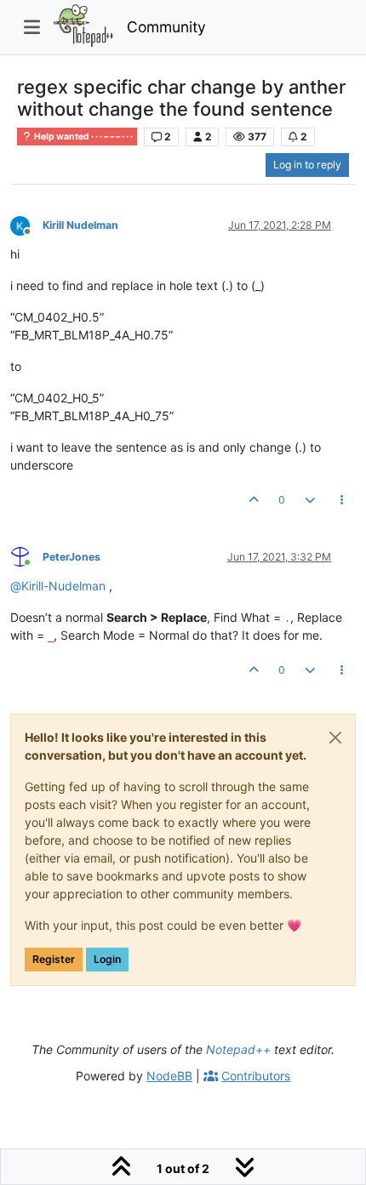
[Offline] (26, 224)
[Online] (26, 556)
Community (166, 27)
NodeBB (169, 1075)
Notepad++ (238, 1049)
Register (53, 959)
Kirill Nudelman (80, 225)
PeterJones (71, 556)
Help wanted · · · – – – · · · (82, 136)
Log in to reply (307, 164)
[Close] (335, 738)
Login (107, 959)
